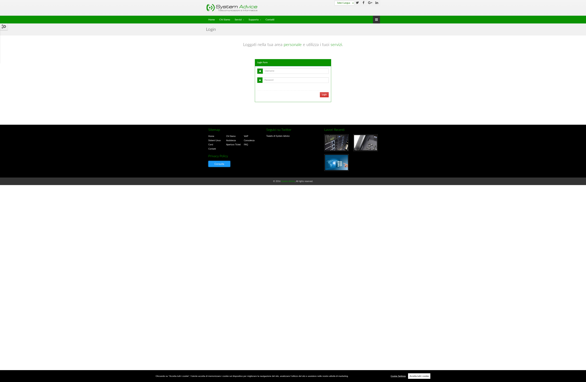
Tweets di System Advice (277, 136)
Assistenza (231, 141)
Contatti (270, 19)
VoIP (246, 136)
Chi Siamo (224, 19)
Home (211, 19)
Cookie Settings (398, 376)
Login (324, 95)
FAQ (246, 145)
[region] (293, 376)
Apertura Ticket (233, 145)
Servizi (238, 19)
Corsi (210, 145)
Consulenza (249, 141)
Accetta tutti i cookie (419, 376)
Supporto (254, 19)
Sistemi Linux (214, 141)
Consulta (219, 164)
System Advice (288, 181)
